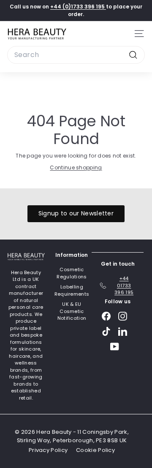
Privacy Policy (48, 450)
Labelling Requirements (72, 290)
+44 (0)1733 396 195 (78, 6)
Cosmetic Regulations (72, 273)
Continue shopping (76, 167)
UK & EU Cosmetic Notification (72, 311)
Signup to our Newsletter (76, 213)
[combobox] (76, 55)
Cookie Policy (95, 450)
